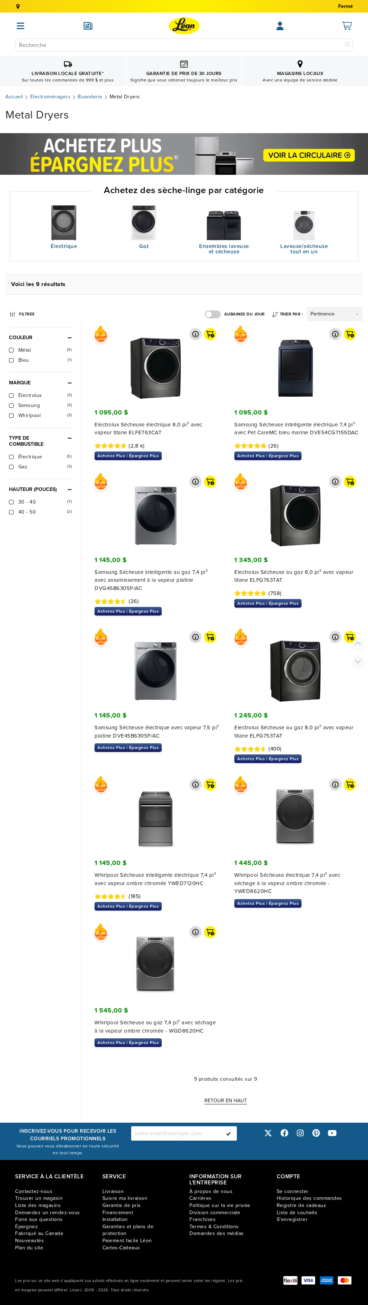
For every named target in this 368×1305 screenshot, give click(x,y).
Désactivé (213, 314)
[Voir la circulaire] (88, 26)
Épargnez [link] (26, 1226)
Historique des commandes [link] (309, 1198)
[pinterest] (316, 1133)
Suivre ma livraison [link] (125, 1198)
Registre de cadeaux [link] (301, 1205)
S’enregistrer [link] (292, 1219)
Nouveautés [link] (29, 1240)
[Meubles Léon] (184, 26)
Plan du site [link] (29, 1248)
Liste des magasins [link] (38, 1205)
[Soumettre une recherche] (347, 45)
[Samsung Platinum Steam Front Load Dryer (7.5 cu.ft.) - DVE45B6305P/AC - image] (155, 666)
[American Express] (326, 1280)
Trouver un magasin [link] (39, 1198)
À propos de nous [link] (211, 1191)
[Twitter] (268, 1133)
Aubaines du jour (244, 314)
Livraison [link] (113, 1191)
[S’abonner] (228, 1133)
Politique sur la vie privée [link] (219, 1205)
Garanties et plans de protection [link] (128, 1230)
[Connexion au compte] (280, 25)
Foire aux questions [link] (39, 1219)
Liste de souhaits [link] (297, 1212)
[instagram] (300, 1133)
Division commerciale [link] (214, 1212)
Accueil (14, 96)
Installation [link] (115, 1219)
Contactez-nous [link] (33, 1191)
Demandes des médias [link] (216, 1233)
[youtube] (332, 1133)
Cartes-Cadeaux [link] (121, 1248)
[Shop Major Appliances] (184, 154)
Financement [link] (117, 1212)
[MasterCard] (344, 1280)
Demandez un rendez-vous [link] (47, 1212)
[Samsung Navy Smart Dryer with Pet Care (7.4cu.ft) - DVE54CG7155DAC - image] (295, 363)
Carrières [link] (200, 1198)
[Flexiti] (290, 1280)
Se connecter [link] (293, 1191)
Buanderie (90, 96)
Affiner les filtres (26, 313)
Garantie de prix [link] (121, 1205)
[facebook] (284, 1133)
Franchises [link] (202, 1219)
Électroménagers (50, 96)
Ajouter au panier (210, 334)
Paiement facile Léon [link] (127, 1240)
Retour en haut (225, 1100)
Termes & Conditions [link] (214, 1226)
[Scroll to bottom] (357, 661)
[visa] (308, 1280)
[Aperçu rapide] (195, 334)
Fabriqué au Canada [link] (39, 1233)
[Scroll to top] (357, 643)
